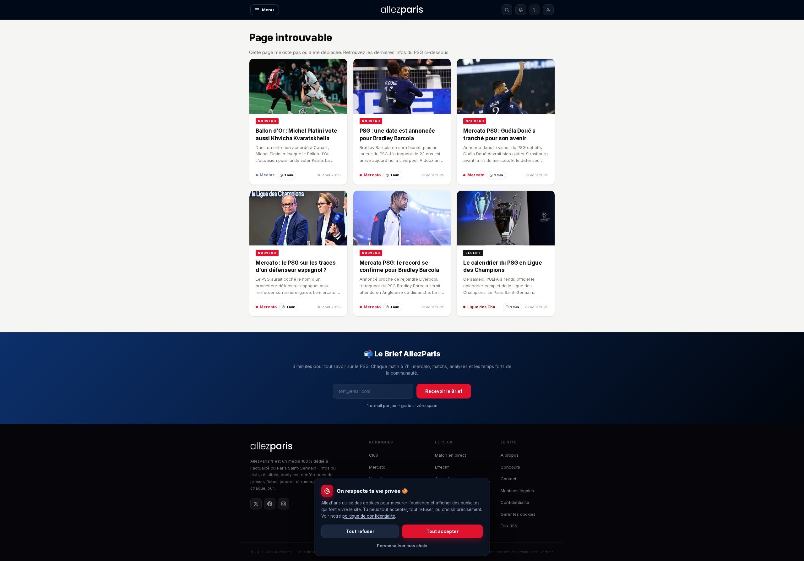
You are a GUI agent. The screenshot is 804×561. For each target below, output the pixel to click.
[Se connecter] (548, 9)
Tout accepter (442, 531)
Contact (508, 478)
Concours (510, 467)
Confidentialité (515, 502)
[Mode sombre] (534, 9)
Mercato (377, 467)
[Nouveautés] (520, 9)
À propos (510, 455)
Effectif (442, 467)
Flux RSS (509, 525)
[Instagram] (283, 503)
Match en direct (450, 455)
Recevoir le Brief (443, 391)
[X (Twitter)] (256, 503)
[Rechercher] (507, 9)
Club (373, 455)
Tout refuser (360, 531)
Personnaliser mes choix (402, 545)
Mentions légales (517, 490)
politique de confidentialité (368, 516)
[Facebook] (269, 503)
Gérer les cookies (518, 514)
